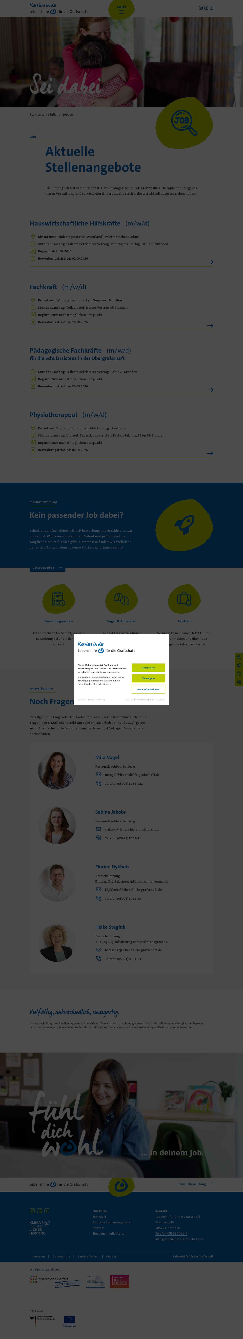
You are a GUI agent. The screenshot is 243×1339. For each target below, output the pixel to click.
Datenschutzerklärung (96, 700)
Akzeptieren (148, 667)
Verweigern (148, 678)
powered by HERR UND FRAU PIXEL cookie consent (145, 700)
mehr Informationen (148, 689)
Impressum (82, 700)
